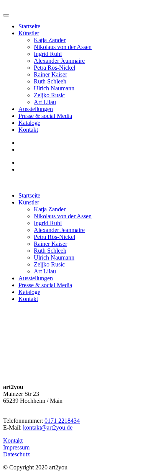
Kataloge (29, 122)
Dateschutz (16, 454)
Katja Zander (50, 40)
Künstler (28, 33)
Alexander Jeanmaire (59, 60)
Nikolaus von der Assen (63, 47)
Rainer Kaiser (50, 74)
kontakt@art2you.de (47, 427)
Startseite (29, 26)
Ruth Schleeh (50, 81)
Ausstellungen (35, 109)
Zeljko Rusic (49, 95)
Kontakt (28, 129)
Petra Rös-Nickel (54, 67)
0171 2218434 (62, 420)
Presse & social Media (45, 116)
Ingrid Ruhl (48, 54)
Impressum (16, 447)
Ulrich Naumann (54, 88)
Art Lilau (45, 102)
